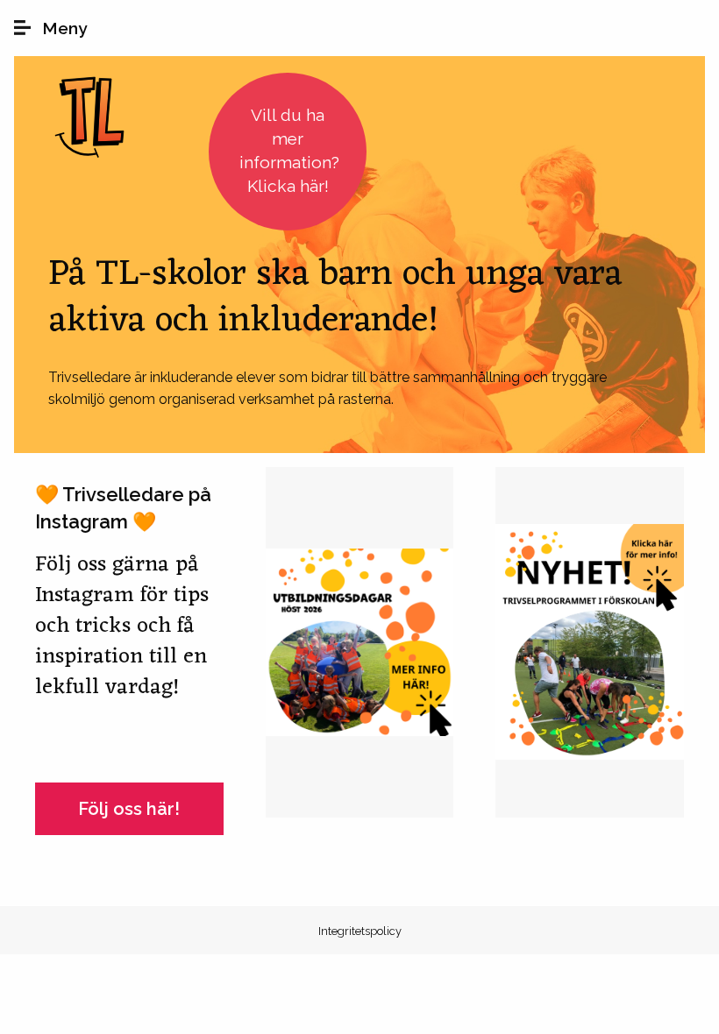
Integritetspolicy (360, 931)
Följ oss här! (129, 808)
